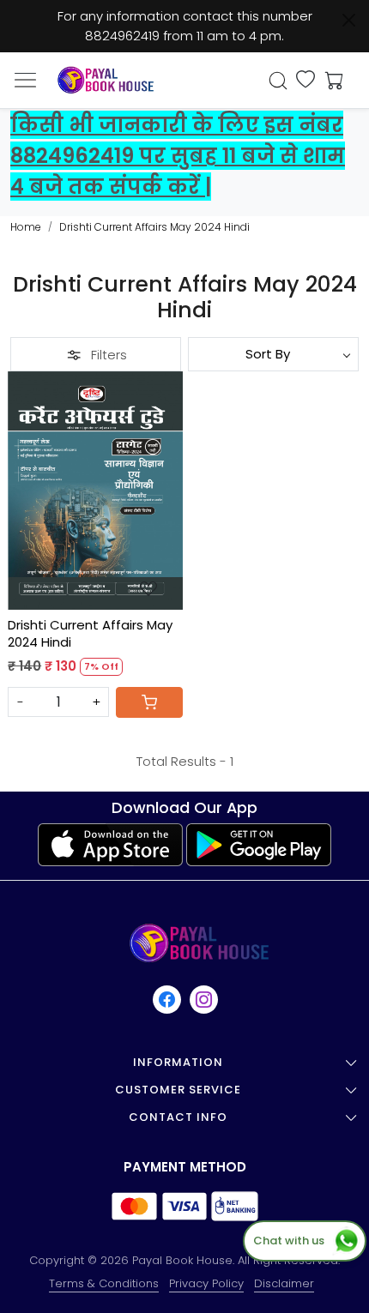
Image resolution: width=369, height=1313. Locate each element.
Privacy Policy (206, 1283)
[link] (278, 80)
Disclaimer (284, 1283)
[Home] (105, 80)
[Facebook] (167, 999)
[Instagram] (205, 999)
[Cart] (149, 702)
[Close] (349, 20)
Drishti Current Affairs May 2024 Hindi (90, 633)
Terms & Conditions (104, 1283)
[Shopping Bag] (330, 81)
